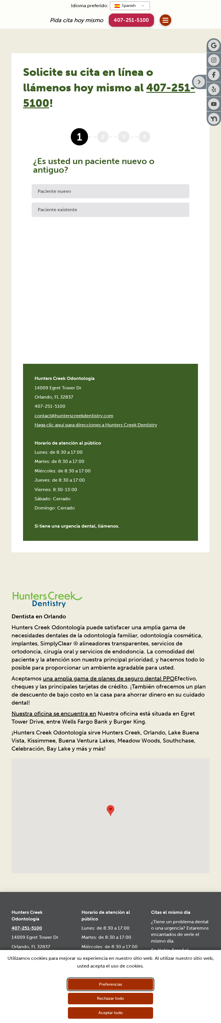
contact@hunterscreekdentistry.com (74, 415)
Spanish (128, 5)
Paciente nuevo (54, 191)
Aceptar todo (110, 1012)
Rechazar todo (110, 998)
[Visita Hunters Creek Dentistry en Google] (214, 45)
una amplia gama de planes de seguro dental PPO (108, 678)
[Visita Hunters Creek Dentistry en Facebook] (214, 74)
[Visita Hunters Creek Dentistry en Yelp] (214, 89)
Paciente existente (57, 209)
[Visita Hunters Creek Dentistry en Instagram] (214, 60)
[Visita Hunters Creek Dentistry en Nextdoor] (214, 118)
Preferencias (110, 984)
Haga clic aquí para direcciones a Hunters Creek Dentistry (96, 425)
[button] (165, 20)
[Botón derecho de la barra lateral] (199, 82)
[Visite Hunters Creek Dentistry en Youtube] (214, 104)
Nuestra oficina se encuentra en (54, 713)
